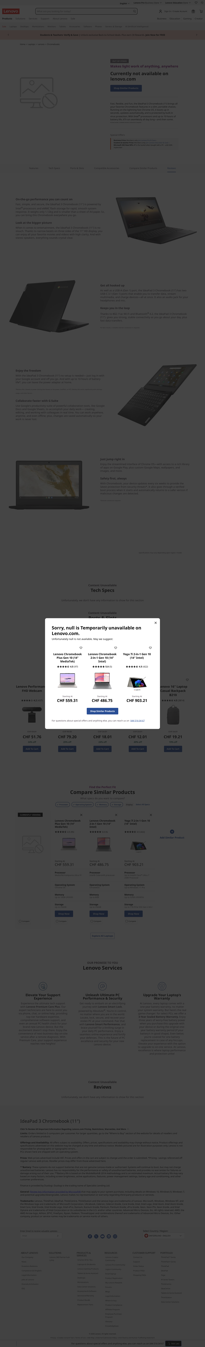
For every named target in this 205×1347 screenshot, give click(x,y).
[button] (81, 647)
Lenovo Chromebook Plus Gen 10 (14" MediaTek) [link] (67, 657)
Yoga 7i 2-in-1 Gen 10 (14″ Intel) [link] (137, 655)
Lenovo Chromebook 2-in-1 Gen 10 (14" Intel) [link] (102, 657)
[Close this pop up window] (155, 622)
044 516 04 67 (137, 720)
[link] (67, 681)
